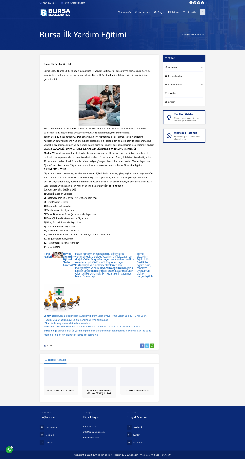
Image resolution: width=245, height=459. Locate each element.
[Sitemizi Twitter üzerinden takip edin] (194, 2)
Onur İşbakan (131, 454)
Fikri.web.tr (165, 454)
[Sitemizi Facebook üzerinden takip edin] (191, 2)
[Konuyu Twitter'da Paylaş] (147, 346)
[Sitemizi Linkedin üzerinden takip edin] (202, 2)
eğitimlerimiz (118, 330)
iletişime (78, 334)
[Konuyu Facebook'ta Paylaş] (142, 346)
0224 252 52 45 (50, 2)
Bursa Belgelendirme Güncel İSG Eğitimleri (99, 392)
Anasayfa (185, 34)
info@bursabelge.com (74, 2)
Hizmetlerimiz (198, 34)
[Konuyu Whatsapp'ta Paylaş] (152, 346)
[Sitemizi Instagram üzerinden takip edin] (198, 2)
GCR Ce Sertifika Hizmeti (60, 390)
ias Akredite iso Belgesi (137, 390)
